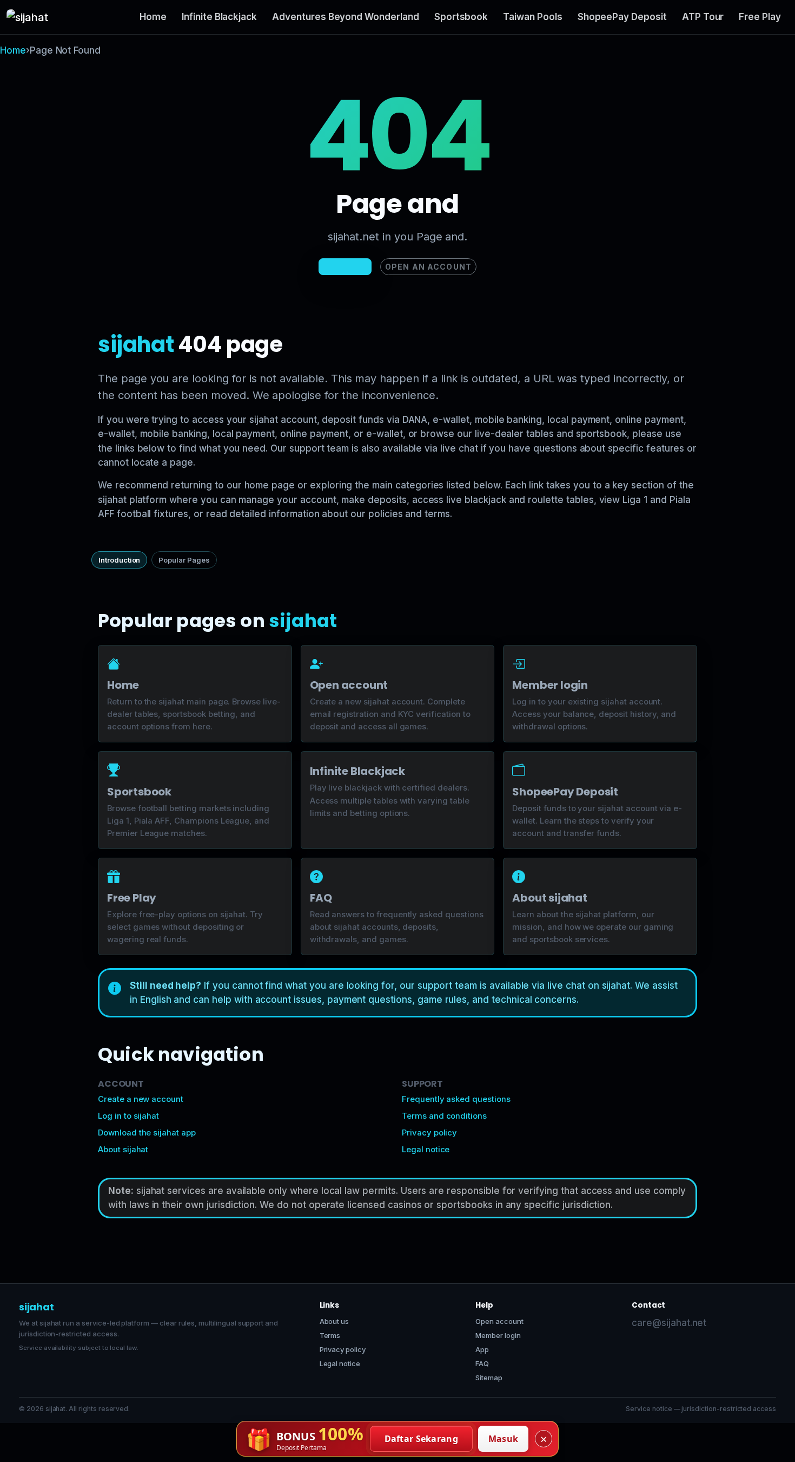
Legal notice (425, 1149)
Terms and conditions (444, 1116)
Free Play (760, 16)
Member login (497, 1335)
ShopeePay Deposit (622, 16)
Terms (330, 1335)
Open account (499, 1321)
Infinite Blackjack (219, 16)
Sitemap (488, 1377)
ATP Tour (703, 16)
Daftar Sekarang (422, 1439)
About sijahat (123, 1149)
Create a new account (140, 1099)
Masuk (503, 1439)
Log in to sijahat (128, 1116)
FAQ (482, 1363)
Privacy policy (429, 1133)
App (482, 1349)
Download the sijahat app (147, 1133)
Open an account (428, 266)
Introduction (119, 560)
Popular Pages (183, 560)
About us (334, 1321)
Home (153, 16)
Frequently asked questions (456, 1099)
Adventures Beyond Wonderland (345, 16)
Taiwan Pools (532, 16)
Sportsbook (461, 16)
